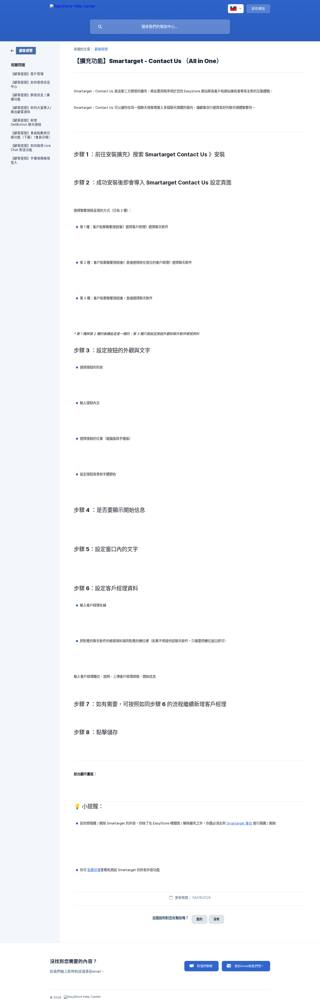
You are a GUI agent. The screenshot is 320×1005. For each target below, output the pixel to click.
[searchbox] (160, 26)
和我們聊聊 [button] (204, 966)
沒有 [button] (216, 919)
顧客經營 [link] (101, 49)
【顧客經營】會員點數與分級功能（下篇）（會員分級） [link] (31, 135)
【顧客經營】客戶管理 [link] (27, 74)
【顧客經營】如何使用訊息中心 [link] (30, 84)
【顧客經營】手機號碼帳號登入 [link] (30, 160)
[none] (73, 8)
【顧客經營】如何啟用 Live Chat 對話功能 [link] (31, 148)
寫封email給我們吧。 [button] (249, 966)
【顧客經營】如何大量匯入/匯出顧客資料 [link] (31, 110)
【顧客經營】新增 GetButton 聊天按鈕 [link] (26, 122)
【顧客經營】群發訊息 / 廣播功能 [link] (30, 97)
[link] (23, 50)
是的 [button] (199, 919)
